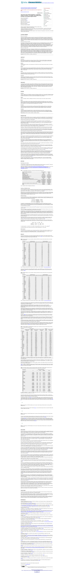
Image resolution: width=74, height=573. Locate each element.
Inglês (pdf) (46, 13)
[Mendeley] (44, 23)
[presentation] (37, 199)
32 (37, 482)
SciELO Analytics (47, 10)
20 (25, 435)
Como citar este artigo (47, 16)
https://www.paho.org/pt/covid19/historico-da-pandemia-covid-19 (30, 505)
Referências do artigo (47, 15)
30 (33, 478)
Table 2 (41, 236)
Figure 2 (35, 407)
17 (44, 190)
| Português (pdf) (49, 13)
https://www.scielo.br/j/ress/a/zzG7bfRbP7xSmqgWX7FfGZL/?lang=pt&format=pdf (37, 535)
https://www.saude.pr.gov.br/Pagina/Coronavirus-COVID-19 (38, 166)
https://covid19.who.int (29, 503)
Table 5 (22, 364)
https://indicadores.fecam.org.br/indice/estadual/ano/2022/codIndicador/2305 (34, 547)
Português (48, 12)
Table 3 (25, 270)
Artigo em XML (46, 14)
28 (47, 468)
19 (23, 218)
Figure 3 (35, 420)
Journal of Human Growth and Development (29, 7)
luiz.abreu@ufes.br (27, 564)
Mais (45, 23)
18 (35, 206)
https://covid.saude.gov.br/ (47, 300)
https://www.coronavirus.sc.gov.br (48, 521)
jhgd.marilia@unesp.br (37, 572)
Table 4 (29, 324)
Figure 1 (30, 397)
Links (34, 503)
